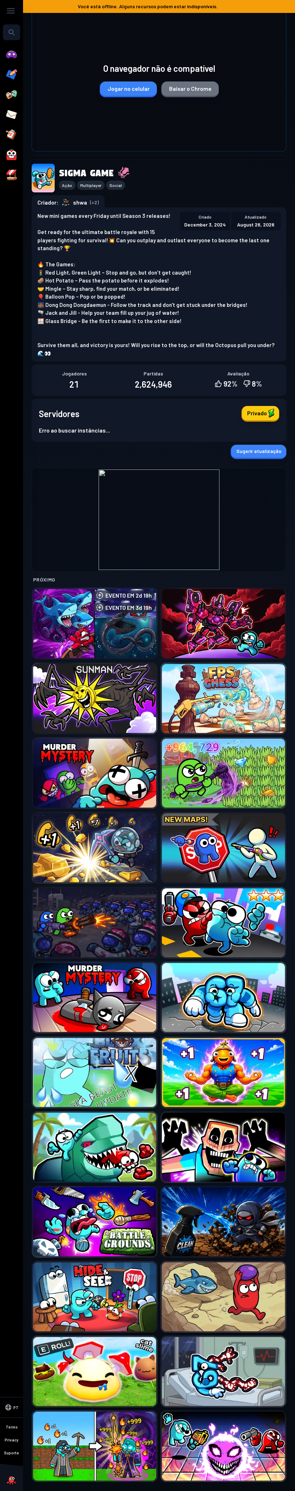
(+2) (94, 202)
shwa (80, 202)
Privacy (11, 1440)
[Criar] (11, 74)
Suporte (11, 1452)
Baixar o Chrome (190, 88)
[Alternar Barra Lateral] (11, 11)
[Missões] (11, 135)
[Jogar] (11, 54)
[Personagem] (11, 155)
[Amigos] (11, 94)
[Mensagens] (11, 114)
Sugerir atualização (258, 451)
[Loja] (11, 175)
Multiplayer (90, 185)
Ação (67, 185)
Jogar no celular (129, 88)
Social (115, 185)
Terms (12, 1427)
